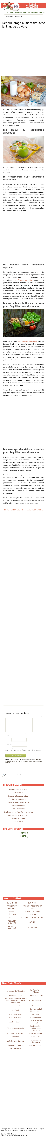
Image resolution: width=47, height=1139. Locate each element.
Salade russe (18, 793)
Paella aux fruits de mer (18, 799)
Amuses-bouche (15, 995)
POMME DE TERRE (32, 911)
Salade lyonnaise (18, 806)
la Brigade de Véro (23, 280)
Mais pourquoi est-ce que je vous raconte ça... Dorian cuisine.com (15, 1001)
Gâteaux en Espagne (16, 1045)
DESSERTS (12, 911)
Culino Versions (15, 1014)
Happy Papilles (15, 1048)
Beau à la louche (35, 1033)
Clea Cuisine (36, 1006)
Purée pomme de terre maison (18, 815)
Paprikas (15, 1037)
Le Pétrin (35, 1014)
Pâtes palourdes (18, 809)
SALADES (32, 915)
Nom (8, 735)
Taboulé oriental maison (18, 789)
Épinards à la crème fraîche (18, 802)
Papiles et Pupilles (36, 995)
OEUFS (32, 922)
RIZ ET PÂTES (12, 903)
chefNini (15, 1010)
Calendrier (18, 12)
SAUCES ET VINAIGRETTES (32, 918)
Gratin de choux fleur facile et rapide (18, 812)
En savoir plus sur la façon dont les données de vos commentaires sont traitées (23, 761)
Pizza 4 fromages (18, 818)
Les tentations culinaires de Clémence (35, 1028)
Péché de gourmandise (15, 1028)
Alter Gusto (35, 1037)
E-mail (9, 740)
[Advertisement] (23, 52)
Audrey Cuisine (16, 1022)
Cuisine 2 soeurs (35, 1045)
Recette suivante (34, 510)
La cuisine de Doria (15, 1006)
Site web (9, 744)
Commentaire (24, 716)
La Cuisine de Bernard (15, 1041)
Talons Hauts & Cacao (15, 1033)
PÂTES (12, 918)
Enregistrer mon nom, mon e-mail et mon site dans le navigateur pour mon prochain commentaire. (23, 750)
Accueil (10, 12)
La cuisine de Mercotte (15, 991)
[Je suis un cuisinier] (23, 6)
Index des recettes (30, 12)
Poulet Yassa (18, 822)
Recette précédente (13, 510)
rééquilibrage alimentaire (27, 341)
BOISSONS (32, 927)
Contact (42, 12)
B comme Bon (35, 1017)
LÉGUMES (32, 903)
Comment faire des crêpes (18, 796)
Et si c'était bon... (15, 1017)
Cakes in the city (35, 1000)
